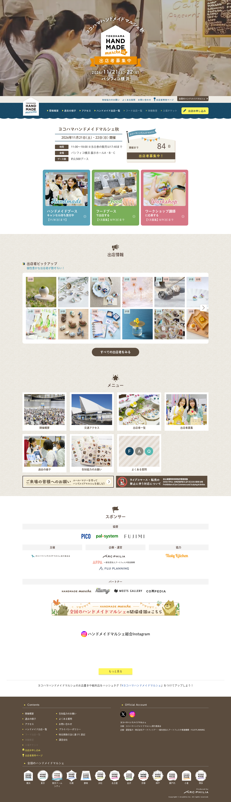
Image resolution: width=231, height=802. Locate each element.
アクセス (86, 110)
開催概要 (54, 110)
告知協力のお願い (111, 99)
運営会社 (63, 740)
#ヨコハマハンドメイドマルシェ (141, 685)
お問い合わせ (144, 99)
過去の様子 (70, 110)
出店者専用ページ (165, 99)
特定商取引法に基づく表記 (72, 734)
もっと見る (115, 671)
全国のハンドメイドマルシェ (192, 98)
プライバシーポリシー (70, 729)
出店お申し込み (197, 110)
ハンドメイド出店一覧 (108, 110)
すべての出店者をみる (115, 352)
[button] (203, 307)
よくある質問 (128, 99)
